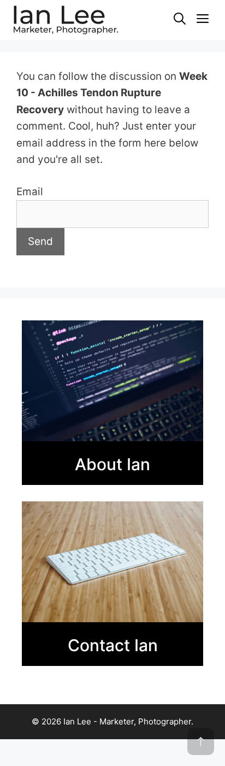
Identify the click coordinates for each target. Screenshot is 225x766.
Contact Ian (113, 645)
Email (29, 191)
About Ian (112, 464)
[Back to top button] (200, 741)
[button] (179, 19)
